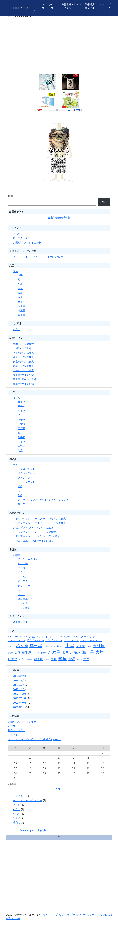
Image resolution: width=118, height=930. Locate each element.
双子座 (21, 410)
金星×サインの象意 (23, 357)
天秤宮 (88, 646)
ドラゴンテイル (26, 473)
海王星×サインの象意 (24, 379)
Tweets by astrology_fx (33, 830)
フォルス (23, 576)
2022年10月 (19, 702)
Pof (20, 495)
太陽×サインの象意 (23, 344)
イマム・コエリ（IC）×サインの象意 (33, 540)
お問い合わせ (13, 918)
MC (20, 486)
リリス (21, 504)
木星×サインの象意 (23, 366)
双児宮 (52, 646)
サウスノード (81, 636)
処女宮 (46, 646)
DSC (16, 636)
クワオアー (24, 585)
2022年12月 (19, 694)
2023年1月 (19, 689)
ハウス (16, 329)
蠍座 (20, 433)
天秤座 (21, 428)
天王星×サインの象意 (24, 374)
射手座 (21, 437)
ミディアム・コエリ (91, 640)
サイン (16, 398)
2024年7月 (19, 685)
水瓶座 (21, 446)
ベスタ (21, 568)
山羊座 (21, 441)
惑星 (15, 271)
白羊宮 (46, 659)
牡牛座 (21, 406)
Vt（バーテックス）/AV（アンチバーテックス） (44, 499)
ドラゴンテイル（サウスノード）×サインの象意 (39, 523)
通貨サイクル (20, 622)
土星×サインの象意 (23, 370)
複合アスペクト (21, 238)
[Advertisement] (59, 47)
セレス (21, 594)
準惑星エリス (25, 598)
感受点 (16, 465)
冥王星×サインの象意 (24, 383)
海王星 (21, 310)
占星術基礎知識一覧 (59, 217)
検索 (10, 196)
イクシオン (24, 607)
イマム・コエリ (53, 636)
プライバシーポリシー (82, 914)
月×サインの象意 (22, 348)
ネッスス (23, 581)
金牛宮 (79, 659)
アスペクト (19, 233)
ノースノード (71, 640)
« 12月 (57, 789)
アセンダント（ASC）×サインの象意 (33, 527)
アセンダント (25, 477)
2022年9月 (19, 707)
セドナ (21, 590)
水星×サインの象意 (23, 352)
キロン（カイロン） (29, 559)
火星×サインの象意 (23, 361)
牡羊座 (21, 401)
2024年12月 (19, 676)
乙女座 (21, 424)
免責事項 (64, 914)
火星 (20, 292)
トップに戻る (105, 914)
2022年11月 (19, 698)
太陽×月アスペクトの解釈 (27, 242)
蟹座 (20, 415)
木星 (20, 297)
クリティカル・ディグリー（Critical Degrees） (39, 257)
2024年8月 (19, 680)
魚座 (20, 450)
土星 (20, 301)
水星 (20, 284)
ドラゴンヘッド (26, 468)
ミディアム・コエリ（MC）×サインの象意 (36, 536)
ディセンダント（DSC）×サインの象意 (34, 532)
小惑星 (16, 555)
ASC (10, 636)
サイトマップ (50, 914)
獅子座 (21, 419)
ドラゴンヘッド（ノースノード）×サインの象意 (39, 518)
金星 (20, 288)
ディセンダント (26, 482)
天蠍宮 (10, 653)
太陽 (20, 275)
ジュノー (23, 563)
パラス (21, 572)
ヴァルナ (23, 603)
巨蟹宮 (43, 653)
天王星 (21, 306)
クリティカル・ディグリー (27, 800)
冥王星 (21, 315)
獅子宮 (29, 659)
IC (19, 491)
